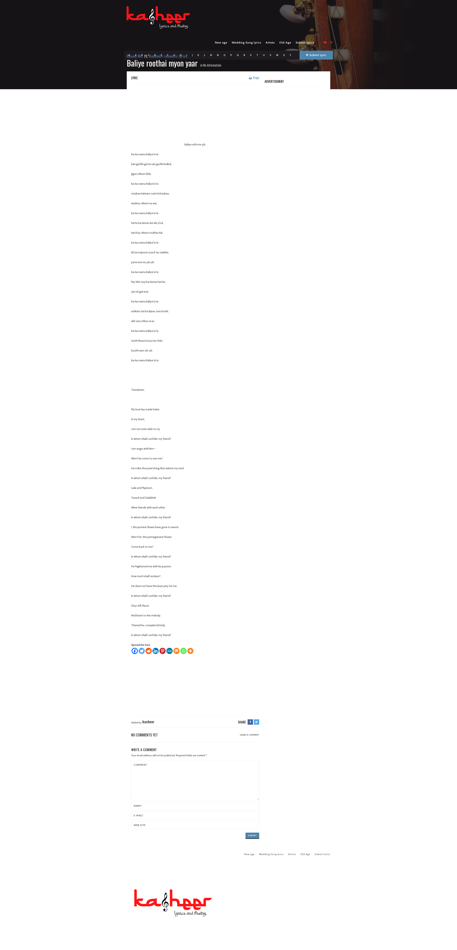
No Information (212, 65)
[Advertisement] (195, 112)
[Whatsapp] (183, 651)
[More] (190, 651)
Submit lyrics (305, 42)
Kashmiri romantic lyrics (168, 56)
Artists (270, 42)
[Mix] (176, 651)
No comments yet (144, 735)
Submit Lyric (317, 55)
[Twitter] (142, 651)
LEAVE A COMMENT (249, 734)
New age (221, 42)
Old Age (285, 42)
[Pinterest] (162, 651)
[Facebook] (135, 651)
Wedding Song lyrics (246, 42)
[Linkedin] (155, 651)
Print (255, 77)
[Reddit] (148, 651)
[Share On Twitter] (256, 722)
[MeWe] (169, 651)
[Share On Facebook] (250, 722)
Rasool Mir (135, 56)
